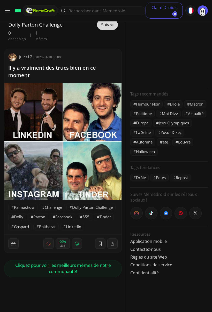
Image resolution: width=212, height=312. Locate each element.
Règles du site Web (148, 257)
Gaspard (21, 226)
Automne (144, 142)
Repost (182, 177)
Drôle (175, 104)
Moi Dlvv (170, 113)
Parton (39, 216)
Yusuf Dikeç (171, 132)
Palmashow (24, 207)
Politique (144, 113)
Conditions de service (151, 265)
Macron (196, 104)
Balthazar (47, 226)
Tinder (105, 216)
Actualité (195, 113)
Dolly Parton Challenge (92, 207)
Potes (161, 177)
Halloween (145, 151)
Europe (142, 122)
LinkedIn (73, 226)
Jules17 (25, 56)
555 (85, 216)
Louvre (184, 142)
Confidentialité (144, 273)
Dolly (18, 216)
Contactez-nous (145, 249)
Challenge (53, 207)
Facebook (63, 216)
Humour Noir (148, 104)
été (165, 142)
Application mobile (148, 241)
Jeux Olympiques (174, 122)
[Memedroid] (17, 11)
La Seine (143, 132)
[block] (112, 243)
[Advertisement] (169, 51)
